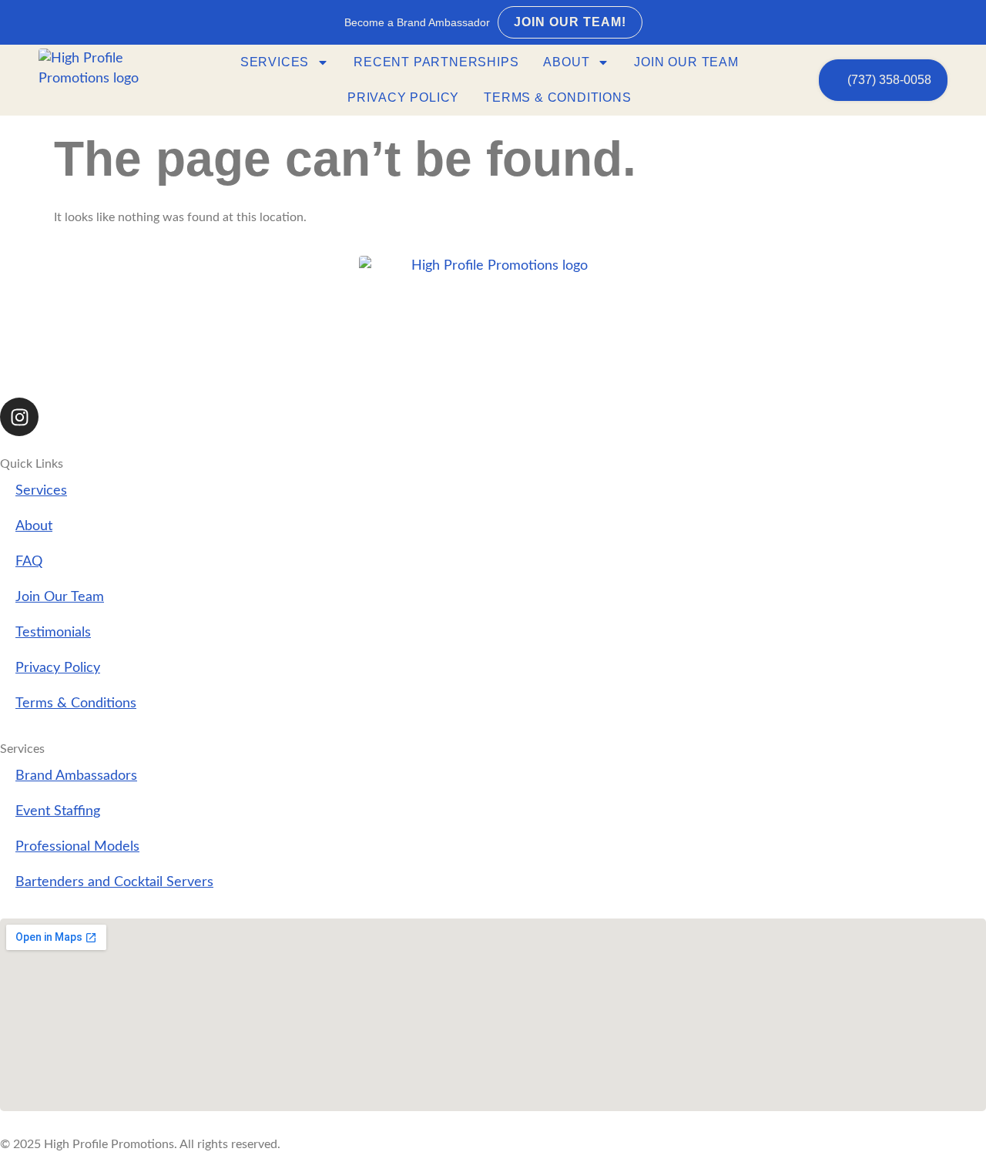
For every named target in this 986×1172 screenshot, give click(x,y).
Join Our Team (686, 62)
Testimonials (53, 632)
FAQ (28, 561)
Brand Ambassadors (76, 775)
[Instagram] (19, 417)
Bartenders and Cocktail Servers (114, 881)
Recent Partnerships (436, 62)
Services (274, 62)
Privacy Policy (403, 97)
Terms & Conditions (557, 97)
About (566, 62)
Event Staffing (57, 811)
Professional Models (77, 846)
